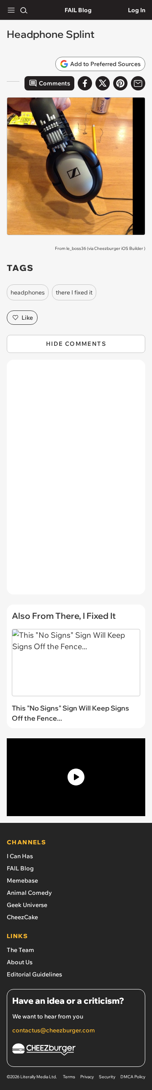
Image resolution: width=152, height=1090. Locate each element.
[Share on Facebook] (85, 83)
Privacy (87, 1076)
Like (27, 317)
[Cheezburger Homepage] (76, 1050)
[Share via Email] (138, 83)
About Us (20, 962)
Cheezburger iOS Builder (118, 248)
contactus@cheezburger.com (53, 1030)
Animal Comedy (29, 892)
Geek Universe (27, 905)
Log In (136, 10)
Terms (69, 1076)
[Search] (23, 10)
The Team (20, 950)
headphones (28, 292)
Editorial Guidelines (34, 974)
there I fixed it (74, 292)
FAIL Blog (78, 10)
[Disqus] (76, 481)
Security (107, 1076)
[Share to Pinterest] (120, 83)
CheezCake (22, 917)
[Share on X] (102, 83)
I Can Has (20, 856)
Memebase (22, 880)
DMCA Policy (132, 1076)
